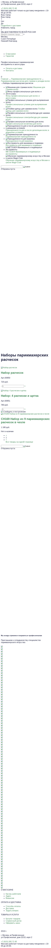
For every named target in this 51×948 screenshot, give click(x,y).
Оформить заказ (13, 923)
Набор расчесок (12, 372)
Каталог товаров (13, 919)
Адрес (8, 896)
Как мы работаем (13, 894)
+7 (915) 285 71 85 (9, 8)
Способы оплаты (13, 906)
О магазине (11, 54)
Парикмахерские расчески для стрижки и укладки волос (25, 81)
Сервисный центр (13, 921)
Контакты (10, 71)
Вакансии (10, 898)
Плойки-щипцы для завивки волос (25, 110)
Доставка (10, 908)
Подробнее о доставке (11, 26)
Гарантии (10, 56)
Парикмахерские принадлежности (26, 79)
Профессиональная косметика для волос (24, 124)
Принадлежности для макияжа (19, 141)
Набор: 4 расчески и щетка (19, 395)
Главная (4, 79)
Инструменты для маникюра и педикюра (23, 145)
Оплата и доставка (14, 68)
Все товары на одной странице (19, 442)
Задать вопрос (12, 911)
